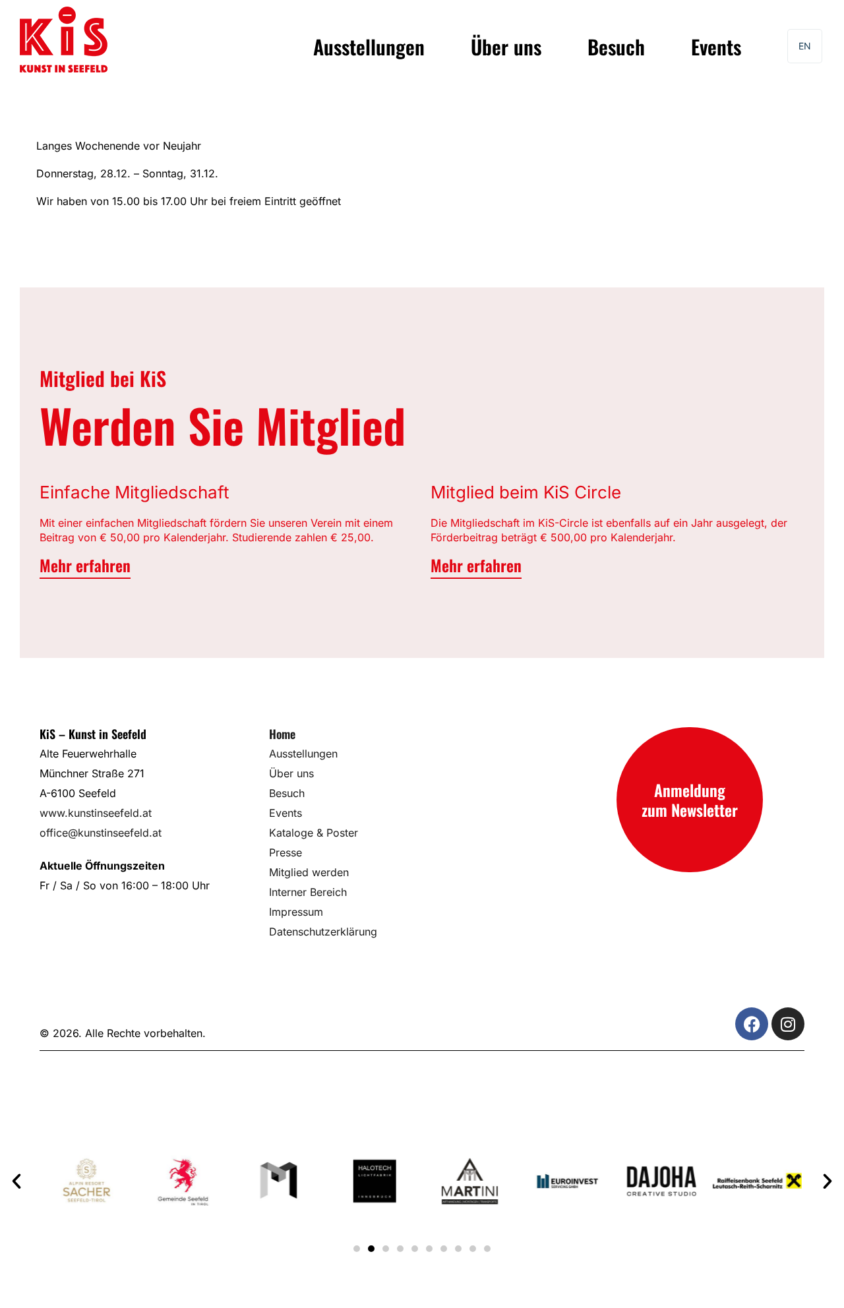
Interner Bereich (308, 892)
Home (282, 733)
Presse (285, 852)
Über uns (506, 46)
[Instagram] (787, 1023)
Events (716, 46)
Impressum (296, 911)
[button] (16, 1181)
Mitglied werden (309, 872)
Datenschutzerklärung (323, 931)
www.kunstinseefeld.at (96, 812)
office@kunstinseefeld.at (101, 832)
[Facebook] (751, 1023)
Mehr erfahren (85, 565)
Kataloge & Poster (313, 832)
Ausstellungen (369, 46)
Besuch (616, 46)
